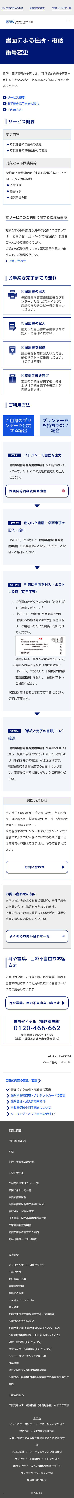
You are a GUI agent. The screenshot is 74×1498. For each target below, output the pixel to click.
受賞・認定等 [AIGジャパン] (25, 1342)
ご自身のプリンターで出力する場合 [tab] (18, 425)
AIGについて (52, 1459)
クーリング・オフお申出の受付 (31, 1113)
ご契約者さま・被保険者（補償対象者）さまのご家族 (39, 1405)
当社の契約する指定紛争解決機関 (27, 1370)
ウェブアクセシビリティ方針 (37, 1473)
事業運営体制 (16, 1286)
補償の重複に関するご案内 (24, 1232)
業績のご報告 (17, 1293)
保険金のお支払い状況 (21, 1321)
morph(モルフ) (17, 1141)
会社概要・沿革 (17, 1279)
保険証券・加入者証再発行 (28, 1101)
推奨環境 (14, 1363)
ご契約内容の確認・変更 (21, 1080)
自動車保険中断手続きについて (31, 1107)
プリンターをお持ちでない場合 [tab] (55, 425)
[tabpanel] (37, 613)
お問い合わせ (17, 260)
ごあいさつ (15, 1272)
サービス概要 (16, 97)
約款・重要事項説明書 (21, 1162)
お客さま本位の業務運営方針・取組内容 (31, 1314)
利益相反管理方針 (44, 1431)
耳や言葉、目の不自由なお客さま (27, 1218)
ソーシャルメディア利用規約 (45, 1452)
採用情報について (37, 1480)
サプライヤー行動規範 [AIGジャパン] (30, 1349)
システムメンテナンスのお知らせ (27, 1356)
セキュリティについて (51, 1424)
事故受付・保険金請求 (21, 1211)
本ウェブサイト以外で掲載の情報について (37, 1466)
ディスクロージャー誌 (21, 1300)
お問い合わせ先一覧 (20, 1190)
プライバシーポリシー (21, 1424)
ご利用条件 (18, 1452)
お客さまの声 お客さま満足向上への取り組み (34, 1328)
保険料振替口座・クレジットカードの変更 (38, 1095)
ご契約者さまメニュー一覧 (24, 1183)
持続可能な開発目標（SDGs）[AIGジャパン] (34, 1335)
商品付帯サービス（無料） (24, 1239)
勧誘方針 (24, 1431)
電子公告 (14, 1307)
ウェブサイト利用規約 (27, 1459)
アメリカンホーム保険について (26, 1265)
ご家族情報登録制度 (20, 1225)
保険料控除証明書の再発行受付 (26, 1204)
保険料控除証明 (17, 1197)
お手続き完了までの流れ (23, 103)
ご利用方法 (14, 109)
